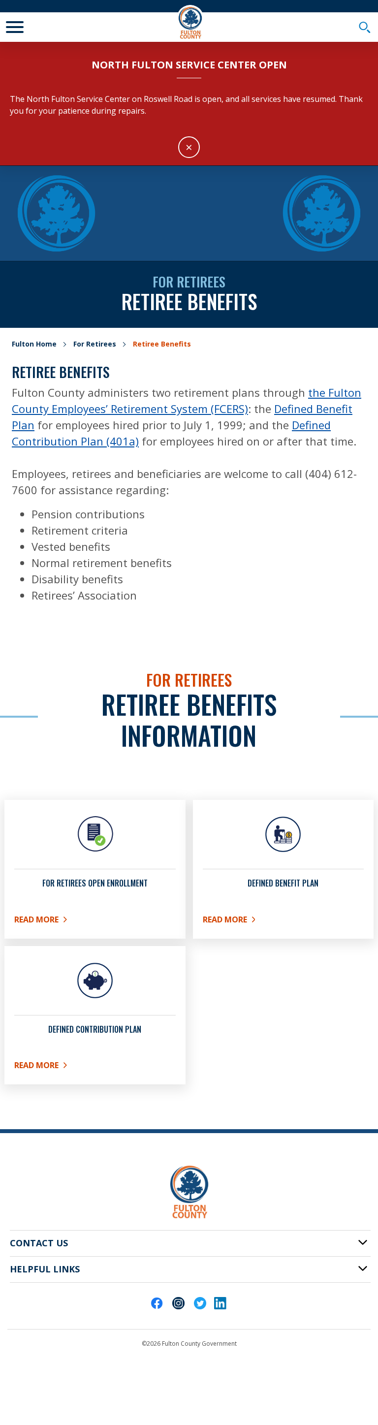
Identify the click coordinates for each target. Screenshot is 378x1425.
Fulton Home (34, 343)
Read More (94, 921)
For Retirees (94, 343)
